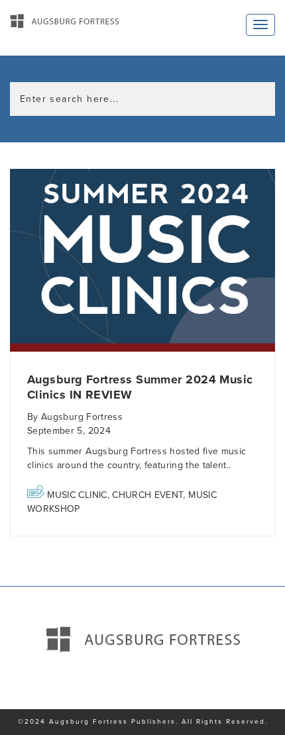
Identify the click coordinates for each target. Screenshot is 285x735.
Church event (147, 495)
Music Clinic (77, 495)
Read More (142, 261)
